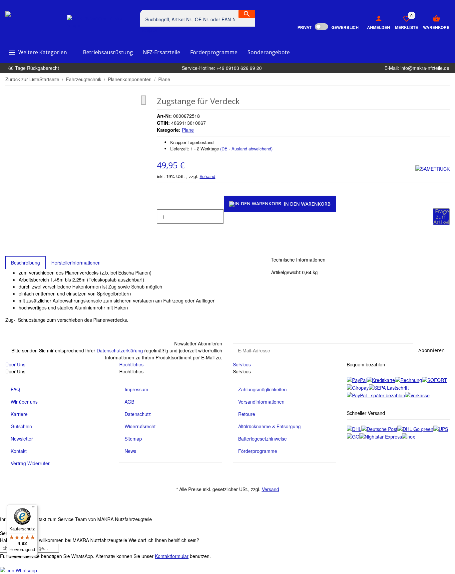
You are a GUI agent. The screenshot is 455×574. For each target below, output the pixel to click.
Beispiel (149, 30)
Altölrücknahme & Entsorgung (269, 426)
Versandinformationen (261, 401)
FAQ (15, 389)
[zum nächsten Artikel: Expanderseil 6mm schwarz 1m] (445, 79)
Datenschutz (138, 414)
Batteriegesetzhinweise (262, 438)
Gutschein (21, 426)
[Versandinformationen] (354, 428)
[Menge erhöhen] (162, 231)
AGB (129, 401)
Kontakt (19, 451)
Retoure (246, 414)
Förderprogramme (257, 451)
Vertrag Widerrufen (31, 463)
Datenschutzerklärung (120, 350)
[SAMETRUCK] (432, 168)
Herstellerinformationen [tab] (76, 262)
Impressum (136, 389)
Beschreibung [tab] (25, 262)
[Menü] (34, 508)
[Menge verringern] (162, 203)
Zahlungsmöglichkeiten (262, 389)
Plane (188, 129)
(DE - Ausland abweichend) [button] (246, 148)
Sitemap (133, 438)
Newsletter (22, 438)
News (130, 451)
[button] (404, 22)
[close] (143, 100)
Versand (207, 176)
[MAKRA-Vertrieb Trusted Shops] (101, 22)
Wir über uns (24, 401)
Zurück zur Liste (22, 79)
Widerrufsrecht (140, 426)
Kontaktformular (172, 556)
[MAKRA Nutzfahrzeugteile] (36, 21)
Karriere (19, 414)
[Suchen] (246, 14)
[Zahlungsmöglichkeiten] (357, 379)
